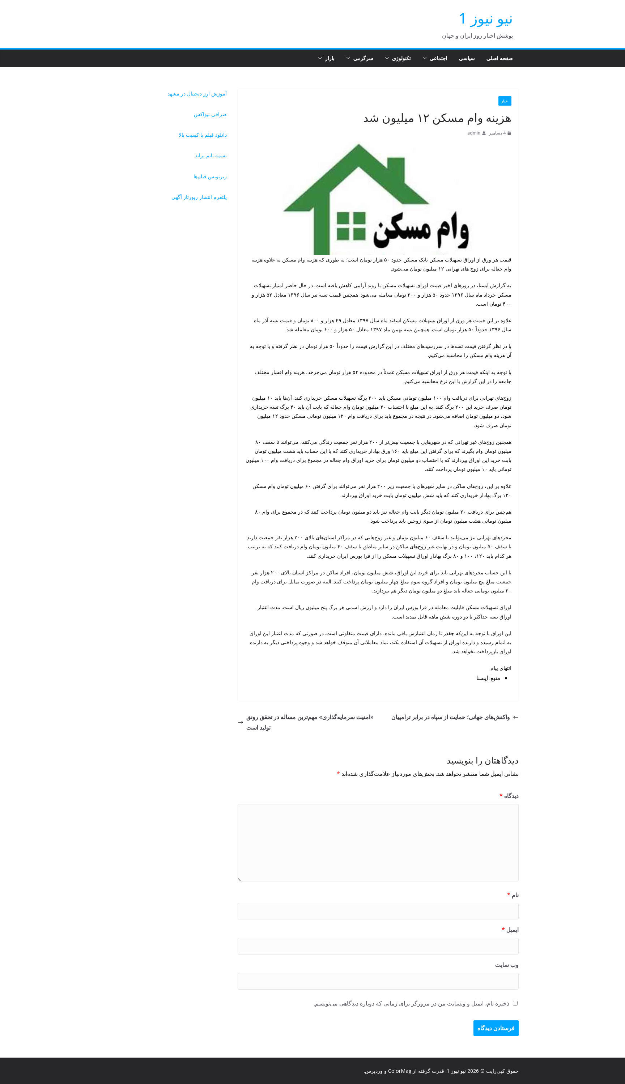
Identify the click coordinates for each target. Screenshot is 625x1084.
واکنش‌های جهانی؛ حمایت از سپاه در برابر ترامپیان (450, 717)
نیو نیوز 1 (486, 18)
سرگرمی (363, 58)
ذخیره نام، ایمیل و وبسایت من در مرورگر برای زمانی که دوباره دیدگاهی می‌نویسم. (411, 1003)
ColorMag (399, 1070)
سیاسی (467, 58)
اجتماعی (438, 58)
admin (473, 133)
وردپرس (374, 1070)
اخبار (505, 100)
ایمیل (510, 930)
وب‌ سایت (507, 965)
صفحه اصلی (499, 58)
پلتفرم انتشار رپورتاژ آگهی (199, 197)
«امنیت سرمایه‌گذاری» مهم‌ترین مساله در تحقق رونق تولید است (310, 722)
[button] (426, 58)
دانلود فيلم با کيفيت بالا (203, 134)
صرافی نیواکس (210, 114)
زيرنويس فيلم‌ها (210, 176)
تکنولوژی (401, 58)
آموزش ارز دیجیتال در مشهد (197, 93)
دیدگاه (509, 796)
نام (513, 895)
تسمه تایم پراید (211, 155)
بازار (330, 58)
